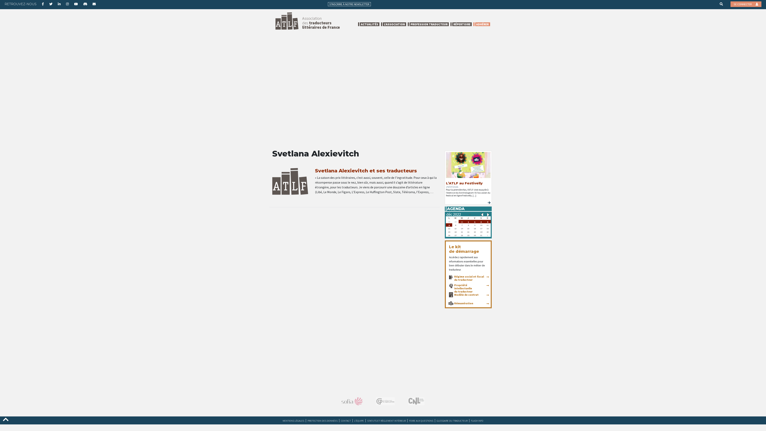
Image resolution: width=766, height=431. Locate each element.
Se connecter (743, 4)
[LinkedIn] (59, 4)
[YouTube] (76, 4)
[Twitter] (50, 4)
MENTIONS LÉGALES (293, 420)
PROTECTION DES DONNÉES (323, 420)
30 (462, 221)
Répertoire (462, 24)
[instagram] (67, 4)
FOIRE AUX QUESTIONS (421, 420)
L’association (394, 24)
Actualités (369, 24)
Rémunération (463, 303)
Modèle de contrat (466, 295)
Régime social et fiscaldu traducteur (469, 278)
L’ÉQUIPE (359, 420)
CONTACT (346, 420)
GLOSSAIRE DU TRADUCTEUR (452, 420)
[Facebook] (43, 4)
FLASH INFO (477, 420)
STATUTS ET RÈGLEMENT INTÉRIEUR (386, 420)
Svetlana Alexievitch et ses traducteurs (366, 171)
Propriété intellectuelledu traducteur (463, 288)
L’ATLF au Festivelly (464, 183)
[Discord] (85, 4)
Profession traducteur (429, 24)
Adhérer (482, 24)
